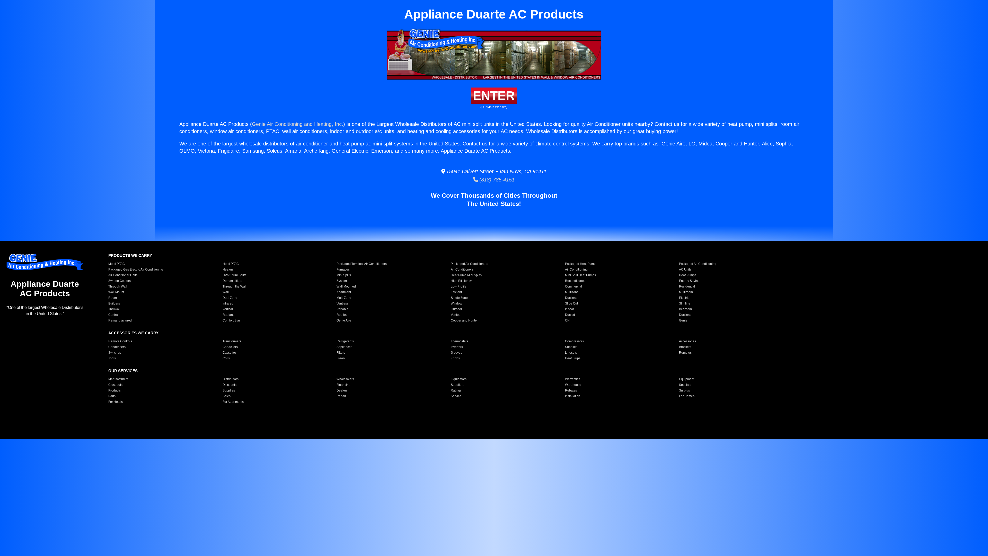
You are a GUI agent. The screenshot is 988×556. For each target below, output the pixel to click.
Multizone (572, 292)
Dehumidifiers (232, 281)
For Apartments (233, 402)
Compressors (574, 341)
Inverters (457, 347)
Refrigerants (345, 341)
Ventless (342, 303)
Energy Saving (689, 281)
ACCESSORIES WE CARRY (133, 333)
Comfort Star (231, 320)
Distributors (231, 379)
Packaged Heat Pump (580, 264)
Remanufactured (120, 320)
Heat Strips (572, 358)
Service (456, 396)
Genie (683, 320)
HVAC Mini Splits (234, 275)
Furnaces (343, 269)
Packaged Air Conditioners (469, 264)
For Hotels (115, 402)
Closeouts (115, 385)
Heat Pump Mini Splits (466, 275)
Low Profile (458, 286)
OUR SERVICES (123, 371)
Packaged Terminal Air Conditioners (362, 264)
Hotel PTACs (231, 264)
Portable (342, 309)
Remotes (685, 352)
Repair (341, 396)
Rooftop (342, 315)
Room (112, 298)
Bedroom (685, 309)
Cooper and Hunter (464, 320)
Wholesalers (345, 379)
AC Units (685, 269)
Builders (114, 303)
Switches (114, 352)
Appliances (344, 347)
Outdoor (456, 309)
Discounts (229, 385)
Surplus (684, 390)
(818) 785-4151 (496, 180)
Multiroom (686, 292)
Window (456, 303)
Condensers (117, 347)
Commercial (573, 286)
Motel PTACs (117, 264)
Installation (572, 396)
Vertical (228, 309)
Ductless (571, 298)
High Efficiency (461, 281)
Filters (341, 352)
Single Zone (459, 298)
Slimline (684, 303)
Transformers (232, 341)
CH (567, 320)
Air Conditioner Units (122, 275)
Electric (684, 298)
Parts (112, 396)
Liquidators (458, 379)
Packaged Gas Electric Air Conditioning (135, 269)
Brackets (685, 347)
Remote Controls (120, 341)
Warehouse (573, 385)
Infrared (228, 303)
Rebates (571, 390)
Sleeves (456, 352)
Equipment (686, 379)
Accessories (687, 341)
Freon (341, 358)
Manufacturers (118, 379)
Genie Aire (344, 320)
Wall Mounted (346, 286)
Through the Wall (234, 286)
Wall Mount (116, 292)
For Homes (686, 396)
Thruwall (114, 309)
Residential (687, 286)
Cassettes (229, 352)
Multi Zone (344, 298)
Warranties (572, 379)
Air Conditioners (462, 269)
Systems (342, 281)
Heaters (228, 269)
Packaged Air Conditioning (697, 264)
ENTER (494, 95)
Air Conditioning (576, 269)
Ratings (456, 390)
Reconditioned (575, 281)
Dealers (342, 390)
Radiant (228, 315)
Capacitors (230, 347)
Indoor (569, 309)
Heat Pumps (687, 275)
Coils (226, 358)
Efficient (456, 292)
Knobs (455, 358)
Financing (343, 385)
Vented (456, 315)
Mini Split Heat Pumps (580, 275)
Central (113, 315)
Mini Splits (344, 275)
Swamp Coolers (119, 281)
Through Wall (117, 286)
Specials (685, 385)
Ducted (570, 315)
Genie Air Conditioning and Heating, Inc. (297, 124)
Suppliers (457, 385)
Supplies (571, 347)
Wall (226, 292)
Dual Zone (230, 298)
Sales (227, 396)
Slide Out (571, 303)
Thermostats (459, 341)
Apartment (344, 292)
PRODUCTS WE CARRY (130, 255)
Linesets (571, 352)
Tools (112, 358)
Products (114, 390)
